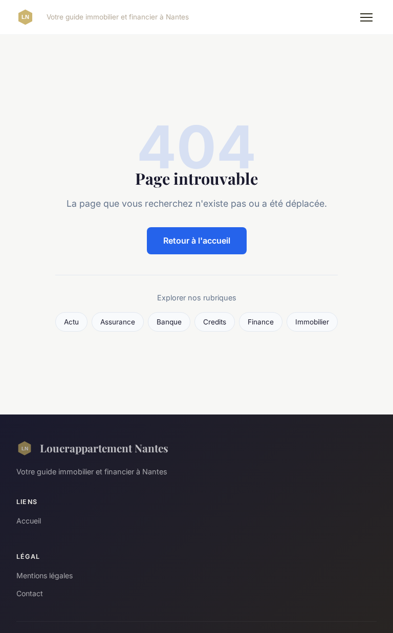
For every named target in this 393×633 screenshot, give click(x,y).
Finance (261, 322)
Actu (71, 322)
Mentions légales (44, 575)
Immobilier (312, 322)
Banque (169, 322)
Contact (29, 593)
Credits (214, 322)
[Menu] (366, 17)
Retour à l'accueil (196, 240)
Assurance (117, 322)
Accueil (28, 520)
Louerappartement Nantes (104, 448)
